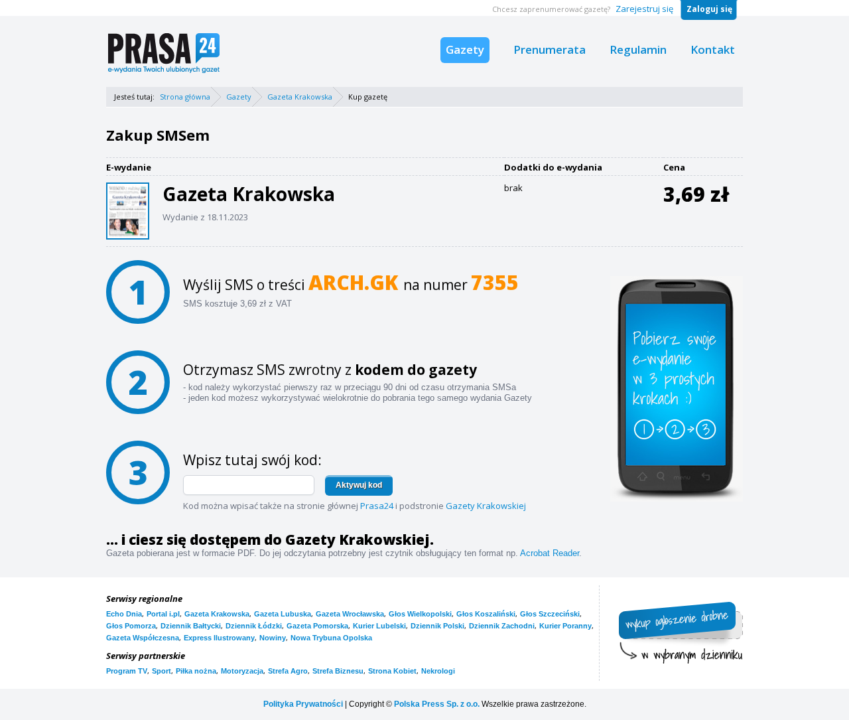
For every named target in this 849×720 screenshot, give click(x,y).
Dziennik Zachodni (502, 626)
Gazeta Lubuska (282, 614)
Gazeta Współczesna (142, 638)
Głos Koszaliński (485, 614)
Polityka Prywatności (303, 704)
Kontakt (712, 49)
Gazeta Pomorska (317, 626)
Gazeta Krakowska (299, 97)
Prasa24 (376, 506)
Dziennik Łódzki (254, 626)
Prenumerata (549, 49)
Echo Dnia (124, 614)
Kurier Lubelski (379, 626)
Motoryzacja (242, 671)
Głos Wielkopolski (420, 614)
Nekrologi (438, 671)
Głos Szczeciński (550, 614)
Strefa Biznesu (337, 671)
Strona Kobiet (392, 671)
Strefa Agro (288, 671)
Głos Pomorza (131, 626)
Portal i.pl (163, 614)
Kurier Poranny (565, 626)
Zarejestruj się (644, 9)
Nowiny (272, 638)
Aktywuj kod (359, 485)
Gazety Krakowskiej (486, 506)
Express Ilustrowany (219, 638)
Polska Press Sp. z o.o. (437, 704)
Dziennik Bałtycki (191, 626)
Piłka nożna (196, 671)
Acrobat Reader (549, 553)
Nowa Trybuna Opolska (331, 638)
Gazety (465, 49)
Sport (161, 671)
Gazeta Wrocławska (350, 614)
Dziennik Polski (437, 626)
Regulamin (638, 49)
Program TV (126, 671)
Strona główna (185, 97)
